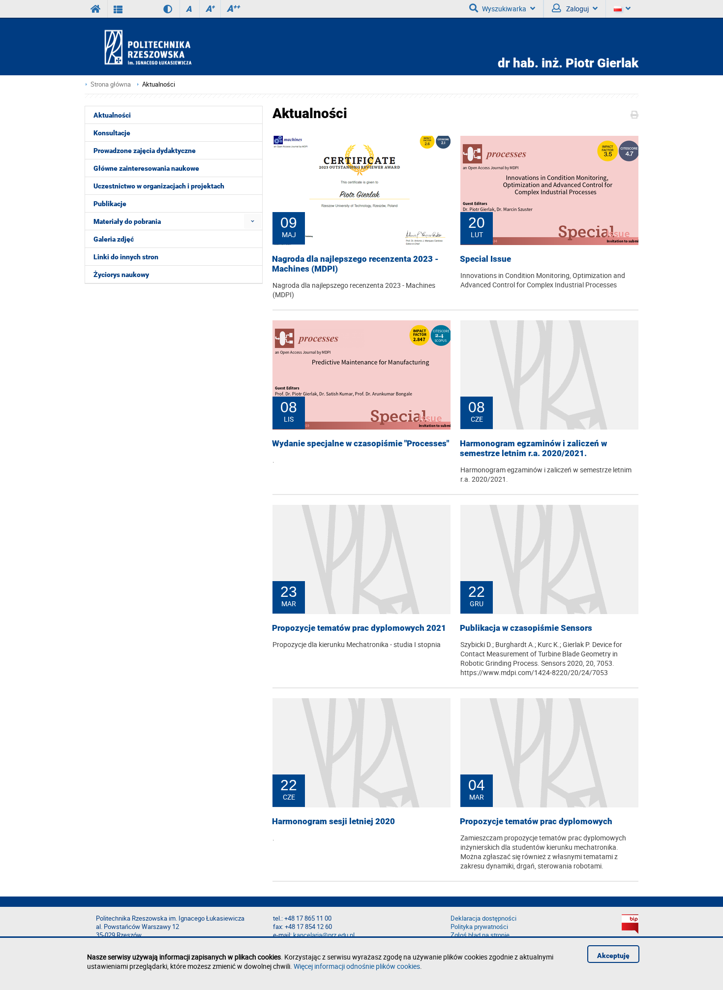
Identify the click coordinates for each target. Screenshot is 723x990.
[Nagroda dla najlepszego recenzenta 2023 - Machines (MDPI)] (361, 190)
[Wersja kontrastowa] (161, 9)
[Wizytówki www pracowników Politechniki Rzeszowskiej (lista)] (118, 9)
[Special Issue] (549, 190)
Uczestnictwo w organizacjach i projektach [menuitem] (158, 186)
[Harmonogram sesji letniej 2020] (361, 752)
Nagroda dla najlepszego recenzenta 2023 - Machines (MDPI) (355, 264)
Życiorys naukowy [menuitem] (121, 274)
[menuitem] (252, 221)
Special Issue (485, 259)
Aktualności (158, 84)
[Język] (621, 9)
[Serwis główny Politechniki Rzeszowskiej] (96, 9)
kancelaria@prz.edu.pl (324, 935)
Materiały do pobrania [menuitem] (127, 221)
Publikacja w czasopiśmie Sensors (526, 628)
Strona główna (110, 84)
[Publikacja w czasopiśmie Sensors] (549, 559)
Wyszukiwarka (504, 8)
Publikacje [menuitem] (109, 204)
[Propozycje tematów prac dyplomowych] (549, 752)
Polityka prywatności (479, 927)
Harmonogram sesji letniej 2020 (333, 821)
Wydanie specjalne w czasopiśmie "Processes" (360, 443)
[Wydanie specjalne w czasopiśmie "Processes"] (361, 375)
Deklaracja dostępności (483, 918)
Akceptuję (613, 955)
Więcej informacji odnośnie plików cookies (357, 966)
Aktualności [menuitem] (112, 115)
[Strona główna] (176, 47)
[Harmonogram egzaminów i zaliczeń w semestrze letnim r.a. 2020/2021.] (549, 375)
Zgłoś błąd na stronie (480, 935)
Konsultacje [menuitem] (111, 133)
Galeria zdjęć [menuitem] (113, 239)
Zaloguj (577, 8)
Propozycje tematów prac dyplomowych (536, 821)
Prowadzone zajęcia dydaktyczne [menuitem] (144, 151)
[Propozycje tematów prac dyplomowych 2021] (361, 559)
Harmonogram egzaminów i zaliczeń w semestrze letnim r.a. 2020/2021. (533, 448)
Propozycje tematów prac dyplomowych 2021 (359, 628)
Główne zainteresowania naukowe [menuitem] (146, 168)
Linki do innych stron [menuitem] (125, 257)
